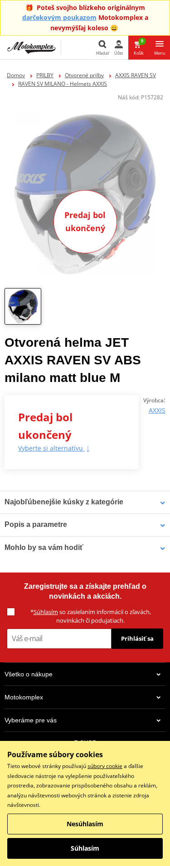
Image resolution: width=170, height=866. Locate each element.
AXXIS (157, 410)
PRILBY (44, 75)
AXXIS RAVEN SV (135, 75)
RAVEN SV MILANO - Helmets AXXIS (62, 84)
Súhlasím (46, 612)
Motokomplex (24, 697)
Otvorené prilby (84, 75)
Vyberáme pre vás (31, 720)
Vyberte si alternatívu (51, 448)
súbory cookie (104, 766)
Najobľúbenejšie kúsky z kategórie (64, 502)
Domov (16, 75)
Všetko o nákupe (29, 674)
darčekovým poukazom (59, 17)
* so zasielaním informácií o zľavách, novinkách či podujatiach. (90, 616)
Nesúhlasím (85, 823)
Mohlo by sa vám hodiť (44, 547)
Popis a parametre (36, 524)
